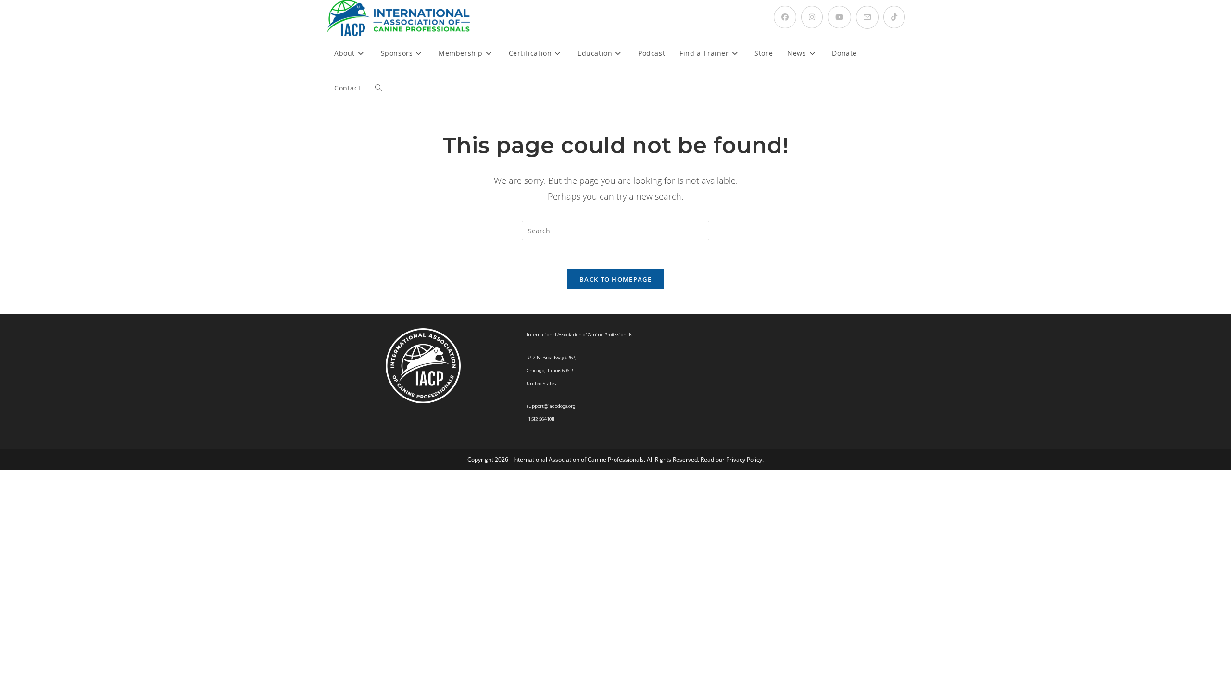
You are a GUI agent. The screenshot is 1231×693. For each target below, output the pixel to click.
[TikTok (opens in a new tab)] (894, 17)
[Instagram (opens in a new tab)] (812, 17)
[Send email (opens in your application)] (867, 17)
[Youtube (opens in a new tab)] (839, 17)
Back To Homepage (615, 279)
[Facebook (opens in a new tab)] (785, 17)
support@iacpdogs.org (551, 406)
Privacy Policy (744, 459)
